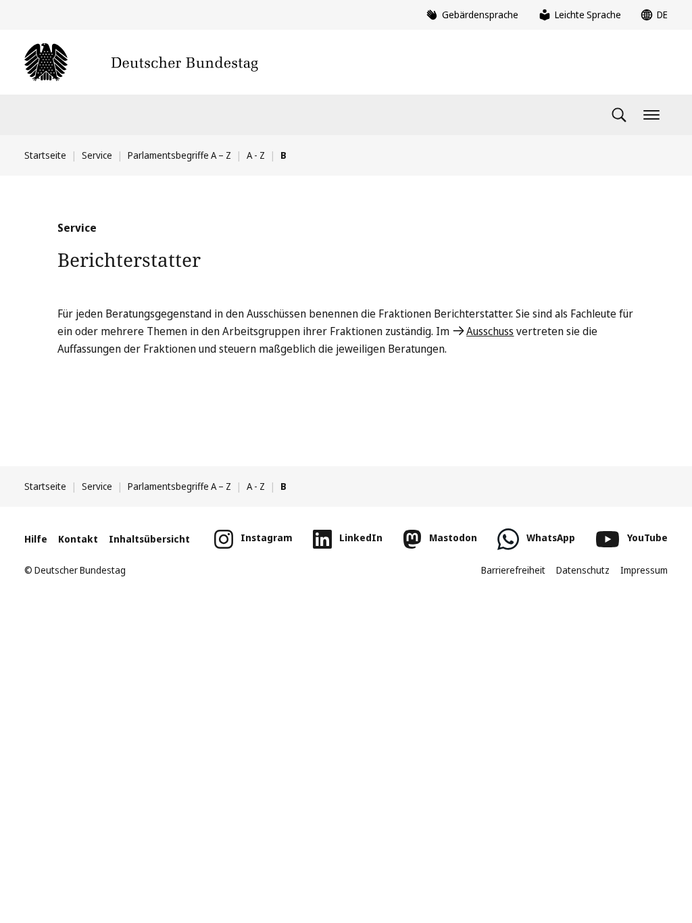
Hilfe (35, 538)
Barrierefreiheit (513, 570)
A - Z (256, 155)
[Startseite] (141, 62)
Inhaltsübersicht (149, 538)
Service (97, 155)
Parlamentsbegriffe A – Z (179, 155)
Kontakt (78, 538)
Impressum (644, 570)
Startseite (45, 155)
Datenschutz (583, 570)
